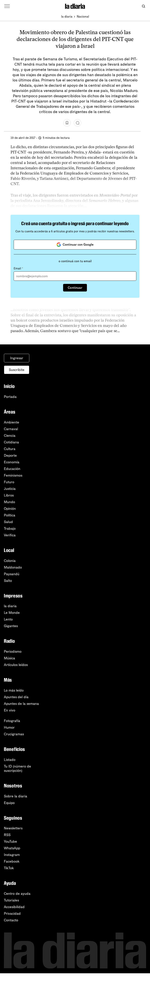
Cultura (9, 449)
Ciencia (9, 435)
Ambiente (11, 422)
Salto (8, 581)
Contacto (11, 920)
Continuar (75, 288)
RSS (7, 835)
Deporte (10, 455)
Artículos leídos (16, 665)
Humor (9, 727)
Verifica (10, 535)
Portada (10, 397)
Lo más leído (14, 690)
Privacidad (12, 913)
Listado (9, 760)
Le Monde (12, 613)
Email (18, 268)
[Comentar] (77, 123)
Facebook (12, 861)
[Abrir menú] (7, 6)
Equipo (9, 803)
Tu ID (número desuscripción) (17, 768)
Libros (9, 495)
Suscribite (16, 370)
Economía (11, 462)
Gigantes (11, 626)
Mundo (9, 502)
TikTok (9, 868)
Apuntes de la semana (21, 704)
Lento (8, 619)
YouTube (10, 841)
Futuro (9, 482)
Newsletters (13, 828)
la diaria (66, 16)
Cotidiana (11, 442)
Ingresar (16, 358)
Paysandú (11, 574)
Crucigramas (14, 734)
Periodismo (12, 651)
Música (9, 658)
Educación (12, 469)
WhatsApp (12, 848)
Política (9, 515)
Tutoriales (11, 900)
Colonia (10, 561)
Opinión (10, 508)
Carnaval (11, 429)
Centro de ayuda (17, 893)
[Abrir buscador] (143, 6)
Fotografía (12, 721)
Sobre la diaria (15, 796)
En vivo (9, 710)
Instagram (12, 855)
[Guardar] (67, 123)
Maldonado (13, 567)
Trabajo (10, 528)
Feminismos (13, 475)
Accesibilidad (14, 907)
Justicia (10, 489)
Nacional (83, 16)
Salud (8, 522)
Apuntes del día (16, 697)
